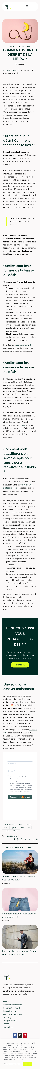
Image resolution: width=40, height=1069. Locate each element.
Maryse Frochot (12, 836)
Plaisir (22, 828)
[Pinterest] (25, 1035)
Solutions (15, 831)
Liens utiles (8, 1027)
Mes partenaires (10, 1020)
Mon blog (7, 1017)
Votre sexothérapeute (12, 1005)
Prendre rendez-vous (12, 1014)
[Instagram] (20, 1035)
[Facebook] (15, 1035)
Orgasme (14, 828)
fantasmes (19, 537)
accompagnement (23, 345)
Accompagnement (9, 824)
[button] (27, 6)
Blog (14, 70)
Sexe (28, 828)
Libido (5, 828)
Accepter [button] (27, 1064)
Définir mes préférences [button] (12, 1064)
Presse (6, 1024)
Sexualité (6, 831)
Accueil (6, 70)
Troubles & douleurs (20, 46)
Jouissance (28, 824)
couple (22, 425)
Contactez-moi (9, 1011)
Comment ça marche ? (13, 1008)
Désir (20, 824)
